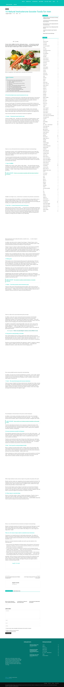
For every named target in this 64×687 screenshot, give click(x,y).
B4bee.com (7, 677)
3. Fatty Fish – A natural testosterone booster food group (16, 83)
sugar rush (44, 197)
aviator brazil (45, 82)
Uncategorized (45, 201)
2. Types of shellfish (11, 82)
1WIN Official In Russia (46, 50)
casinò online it (45, 112)
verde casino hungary (46, 203)
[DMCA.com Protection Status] (7, 669)
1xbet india (45, 62)
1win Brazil (45, 44)
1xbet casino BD (45, 59)
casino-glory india (46, 117)
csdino (44, 120)
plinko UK (44, 180)
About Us (49, 683)
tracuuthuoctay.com (8, 678)
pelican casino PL (46, 168)
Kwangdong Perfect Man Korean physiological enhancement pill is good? (34, 650)
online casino (45, 154)
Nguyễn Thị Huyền (9, 13)
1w (43, 39)
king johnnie (45, 133)
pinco (44, 176)
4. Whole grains (10, 84)
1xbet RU (44, 71)
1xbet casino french (46, 61)
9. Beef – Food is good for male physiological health (15, 89)
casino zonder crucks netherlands (48, 115)
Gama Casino (45, 127)
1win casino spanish (46, 45)
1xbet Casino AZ (45, 58)
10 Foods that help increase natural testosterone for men (16, 80)
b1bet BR (44, 92)
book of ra (44, 101)
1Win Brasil (45, 42)
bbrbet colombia (45, 97)
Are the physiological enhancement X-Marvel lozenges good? (12, 577)
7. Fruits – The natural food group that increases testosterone (17, 87)
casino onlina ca (45, 109)
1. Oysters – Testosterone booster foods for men (15, 81)
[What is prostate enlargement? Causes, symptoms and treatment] (10, 597)
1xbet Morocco (45, 68)
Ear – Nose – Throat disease (47, 124)
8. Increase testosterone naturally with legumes (15, 88)
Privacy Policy (57, 683)
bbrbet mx (44, 98)
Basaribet (44, 95)
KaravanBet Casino (46, 130)
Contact (53, 683)
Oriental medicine (9, 4)
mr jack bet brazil (46, 151)
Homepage (45, 683)
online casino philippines (47, 159)
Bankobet (44, 94)
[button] (57, 1)
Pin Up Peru (45, 174)
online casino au (45, 156)
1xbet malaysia (45, 67)
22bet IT (44, 79)
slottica (44, 194)
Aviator (44, 80)
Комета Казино (45, 209)
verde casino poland (46, 204)
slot (43, 191)
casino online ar (45, 111)
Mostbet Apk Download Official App (48, 33)
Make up (23, 1)
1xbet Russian (45, 74)
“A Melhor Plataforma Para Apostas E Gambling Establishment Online (50, 18)
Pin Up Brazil (45, 173)
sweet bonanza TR (46, 200)
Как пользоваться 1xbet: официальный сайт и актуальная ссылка (50, 24)
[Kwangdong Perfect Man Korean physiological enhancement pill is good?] (26, 651)
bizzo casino (45, 100)
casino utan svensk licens (47, 114)
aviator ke (44, 88)
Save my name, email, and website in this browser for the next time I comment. (18, 628)
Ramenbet (44, 185)
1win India (44, 48)
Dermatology (28, 1)
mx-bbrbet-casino (46, 153)
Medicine (15, 4)
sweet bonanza (45, 198)
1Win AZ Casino (45, 41)
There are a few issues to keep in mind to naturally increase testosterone (18, 91)
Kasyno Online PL (46, 132)
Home (6, 7)
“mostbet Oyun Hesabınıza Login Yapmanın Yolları (50, 31)
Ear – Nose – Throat (48, 1)
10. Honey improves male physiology (13, 90)
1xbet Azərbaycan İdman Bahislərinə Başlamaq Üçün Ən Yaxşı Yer (50, 21)
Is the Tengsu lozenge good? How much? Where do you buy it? (32, 577)
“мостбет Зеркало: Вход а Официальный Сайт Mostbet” (50, 27)
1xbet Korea (45, 64)
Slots (44, 192)
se (43, 189)
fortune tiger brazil (46, 126)
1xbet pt (44, 70)
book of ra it (45, 103)
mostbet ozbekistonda (46, 145)
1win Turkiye (45, 51)
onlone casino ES (46, 162)
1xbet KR (44, 65)
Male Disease (41, 1)
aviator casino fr (45, 85)
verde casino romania (46, 206)
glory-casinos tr (45, 129)
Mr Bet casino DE (46, 150)
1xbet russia (45, 73)
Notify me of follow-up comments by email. (12, 630)
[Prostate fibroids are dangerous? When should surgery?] (22, 597)
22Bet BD (44, 77)
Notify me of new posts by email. (11, 631)
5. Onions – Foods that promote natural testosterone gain (16, 85)
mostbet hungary (46, 142)
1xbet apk (44, 56)
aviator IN (44, 86)
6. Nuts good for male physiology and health (14, 86)
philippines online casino (47, 170)
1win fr (44, 47)
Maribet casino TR (46, 138)
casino (44, 106)
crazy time (44, 118)
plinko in (44, 179)
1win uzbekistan (45, 53)
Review (44, 186)
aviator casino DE (46, 83)
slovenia (44, 195)
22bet (44, 76)
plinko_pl (44, 182)
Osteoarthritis (35, 1)
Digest (54, 1)
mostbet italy (45, 144)
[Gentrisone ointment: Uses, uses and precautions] (26, 646)
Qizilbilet (44, 183)
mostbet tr (45, 148)
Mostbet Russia (45, 147)
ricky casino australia (46, 188)
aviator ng (44, 91)
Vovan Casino (45, 207)
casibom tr (45, 104)
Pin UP (44, 171)
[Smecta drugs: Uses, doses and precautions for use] (26, 656)
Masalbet (44, 139)
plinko (44, 177)
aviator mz (45, 89)
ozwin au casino (45, 167)
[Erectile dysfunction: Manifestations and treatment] (34, 597)
